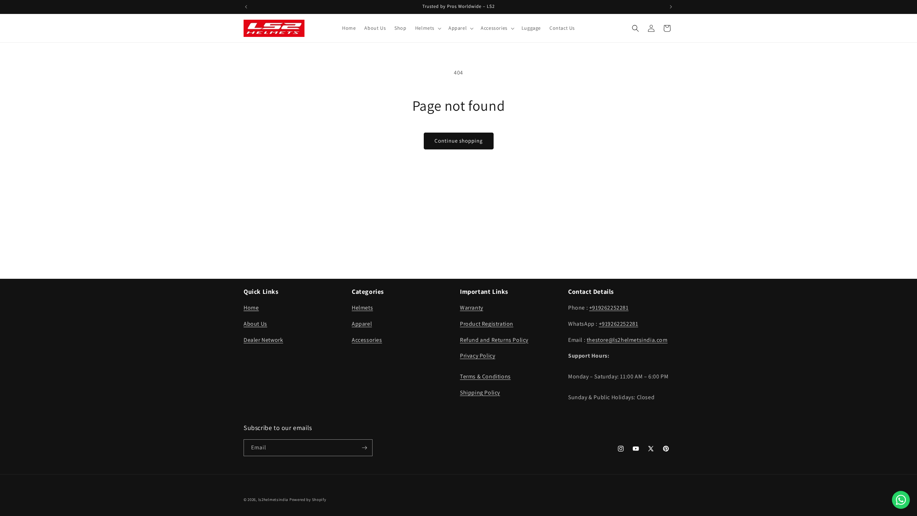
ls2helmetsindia (273, 499)
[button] (427, 27)
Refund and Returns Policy (494, 340)
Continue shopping (459, 140)
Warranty (471, 307)
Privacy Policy (477, 355)
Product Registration (486, 324)
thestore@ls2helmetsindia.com (627, 340)
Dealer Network (263, 340)
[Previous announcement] (246, 7)
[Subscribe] (364, 447)
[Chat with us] (901, 500)
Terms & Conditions (485, 376)
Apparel (362, 324)
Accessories (367, 340)
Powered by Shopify (307, 499)
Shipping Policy (480, 392)
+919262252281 (609, 307)
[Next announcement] (671, 7)
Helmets (362, 307)
